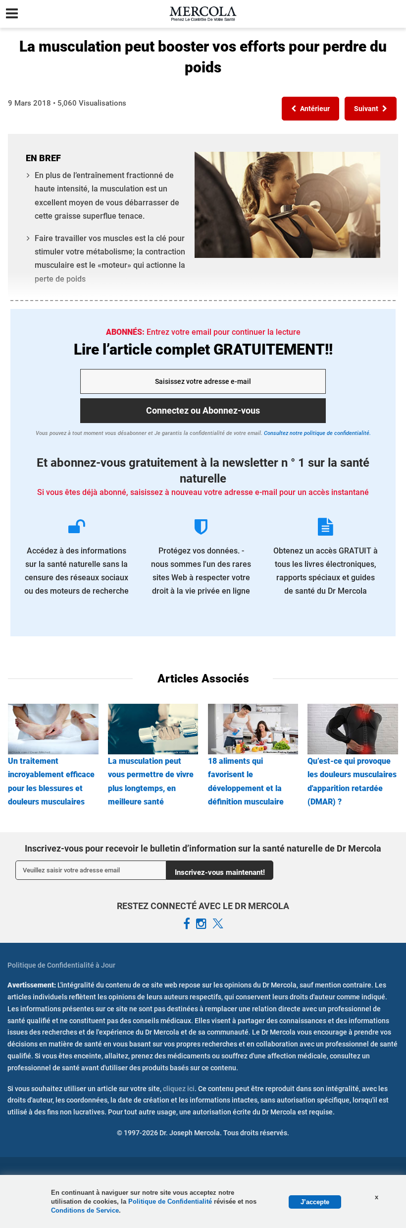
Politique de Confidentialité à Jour (61, 965)
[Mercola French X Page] (217, 924)
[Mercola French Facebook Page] (186, 924)
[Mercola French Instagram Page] (201, 924)
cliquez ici (179, 1089)
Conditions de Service (85, 1210)
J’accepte (315, 1202)
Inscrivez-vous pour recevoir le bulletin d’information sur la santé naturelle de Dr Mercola (203, 848)
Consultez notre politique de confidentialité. (316, 433)
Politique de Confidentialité (171, 1201)
